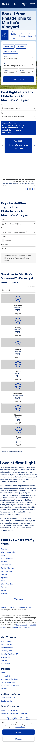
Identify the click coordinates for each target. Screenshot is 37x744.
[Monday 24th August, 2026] (10, 179)
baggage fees (21, 625)
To (4, 63)
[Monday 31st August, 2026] (32, 179)
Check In (32, 4)
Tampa (4, 587)
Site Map (4, 660)
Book (17, 4)
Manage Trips (25, 4)
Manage (18, 739)
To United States (24, 607)
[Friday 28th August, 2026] (23, 179)
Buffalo (4, 593)
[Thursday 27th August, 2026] (20, 179)
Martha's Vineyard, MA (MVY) (15, 66)
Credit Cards (6, 641)
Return (22, 70)
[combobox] (18, 108)
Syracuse (4, 578)
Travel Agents (6, 651)
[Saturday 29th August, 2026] (26, 179)
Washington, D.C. (8, 552)
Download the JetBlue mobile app (14, 713)
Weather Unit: (31, 287)
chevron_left (2, 145)
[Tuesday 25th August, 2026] (13, 179)
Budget (3, 236)
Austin (3, 590)
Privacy (4, 689)
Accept (18, 732)
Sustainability (6, 701)
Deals (12, 607)
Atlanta (4, 562)
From (5, 56)
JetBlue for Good (8, 698)
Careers (5, 657)
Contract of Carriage (9, 679)
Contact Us (5, 664)
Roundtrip (8, 46)
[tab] (4, 35)
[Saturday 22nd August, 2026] (4, 179)
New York (4, 549)
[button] (21, 46)
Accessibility (6, 676)
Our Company (6, 644)
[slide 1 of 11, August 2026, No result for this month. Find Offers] (18, 145)
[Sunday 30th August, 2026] (29, 179)
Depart (6, 70)
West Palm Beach (8, 584)
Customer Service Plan (10, 685)
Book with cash (10, 51)
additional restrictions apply (21, 627)
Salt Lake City (6, 571)
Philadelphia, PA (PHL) (12, 59)
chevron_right (34, 145)
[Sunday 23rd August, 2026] (7, 179)
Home (3, 607)
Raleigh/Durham (7, 568)
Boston (4, 555)
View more (18, 599)
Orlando (4, 581)
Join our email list (9, 710)
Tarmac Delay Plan (8, 682)
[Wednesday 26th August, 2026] (16, 179)
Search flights (18, 79)
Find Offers (18, 148)
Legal (3, 673)
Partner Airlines (7, 648)
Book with (4, 244)
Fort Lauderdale (7, 558)
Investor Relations (9, 654)
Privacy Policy (20, 727)
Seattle (4, 574)
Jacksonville (6, 565)
